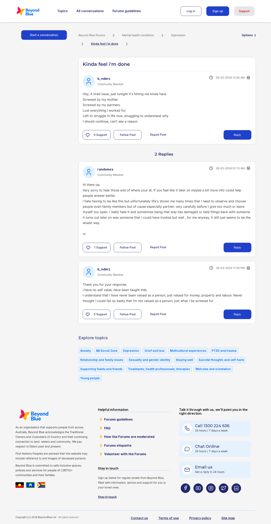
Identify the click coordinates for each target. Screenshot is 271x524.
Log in (191, 11)
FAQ (107, 428)
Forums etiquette (118, 445)
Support (244, 11)
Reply (237, 134)
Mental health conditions (138, 35)
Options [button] (247, 35)
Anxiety (85, 350)
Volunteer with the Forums (125, 454)
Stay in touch (107, 497)
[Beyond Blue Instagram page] (211, 496)
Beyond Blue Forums (33, 11)
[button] (87, 134)
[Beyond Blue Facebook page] (185, 496)
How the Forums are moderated (129, 437)
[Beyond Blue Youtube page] (198, 496)
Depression (178, 35)
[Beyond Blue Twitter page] (223, 496)
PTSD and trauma (224, 350)
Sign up (217, 11)
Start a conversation (44, 35)
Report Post (158, 134)
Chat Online (207, 446)
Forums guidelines (126, 11)
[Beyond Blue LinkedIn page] (236, 496)
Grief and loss (154, 350)
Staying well (184, 359)
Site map (228, 518)
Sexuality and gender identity (149, 359)
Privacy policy (200, 518)
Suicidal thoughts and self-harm (221, 359)
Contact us (139, 518)
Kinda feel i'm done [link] (104, 43)
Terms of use (168, 518)
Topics (62, 11)
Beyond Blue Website (33, 415)
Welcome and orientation (213, 369)
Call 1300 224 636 (212, 425)
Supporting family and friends (101, 369)
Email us (203, 467)
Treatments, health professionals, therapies (159, 369)
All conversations (90, 11)
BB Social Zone (106, 350)
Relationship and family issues (101, 359)
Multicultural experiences (188, 350)
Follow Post (128, 134)
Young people (90, 378)
